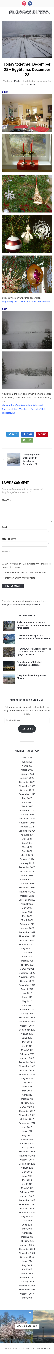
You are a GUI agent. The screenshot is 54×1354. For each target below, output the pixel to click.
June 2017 (27, 1131)
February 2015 (27, 1241)
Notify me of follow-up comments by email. (25, 572)
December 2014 (27, 1249)
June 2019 (27, 1038)
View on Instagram (27, 1326)
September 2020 (27, 985)
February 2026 (27, 774)
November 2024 (27, 822)
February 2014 (27, 1277)
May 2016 (27, 1180)
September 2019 (27, 1029)
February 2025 (27, 810)
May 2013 (27, 1297)
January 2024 (27, 863)
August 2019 (27, 1034)
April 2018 (27, 1094)
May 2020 (27, 1001)
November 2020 (27, 977)
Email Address (9, 539)
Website (6, 551)
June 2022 (27, 912)
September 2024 (27, 830)
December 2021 (27, 932)
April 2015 (27, 1232)
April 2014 (27, 1269)
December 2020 (27, 973)
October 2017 (27, 1119)
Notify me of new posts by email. (20, 578)
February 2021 (27, 965)
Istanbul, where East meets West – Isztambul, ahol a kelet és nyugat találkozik (34, 651)
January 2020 (27, 1013)
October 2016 (27, 1159)
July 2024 (27, 839)
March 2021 (27, 960)
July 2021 (27, 952)
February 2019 (27, 1054)
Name (4, 527)
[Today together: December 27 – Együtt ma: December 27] (13, 459)
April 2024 (27, 851)
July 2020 (27, 993)
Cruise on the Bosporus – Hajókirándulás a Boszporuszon (33, 637)
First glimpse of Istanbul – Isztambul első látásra (30, 663)
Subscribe (27, 728)
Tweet (14, 434)
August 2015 (27, 1216)
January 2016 (27, 1196)
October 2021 (27, 940)
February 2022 (27, 924)
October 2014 (27, 1257)
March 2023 (27, 875)
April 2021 (27, 956)
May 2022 (27, 916)
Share (29, 434)
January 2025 (27, 814)
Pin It (43, 434)
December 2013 (27, 1285)
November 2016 (27, 1155)
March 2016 (27, 1188)
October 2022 (27, 895)
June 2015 (27, 1224)
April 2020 (27, 1005)
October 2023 (27, 871)
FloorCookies (28, 12)
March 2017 (27, 1139)
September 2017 (27, 1123)
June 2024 (27, 843)
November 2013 (27, 1289)
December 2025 (27, 782)
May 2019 (27, 1042)
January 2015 (27, 1245)
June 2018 (27, 1086)
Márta (17, 81)
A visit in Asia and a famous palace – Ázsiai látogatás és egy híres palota (33, 625)
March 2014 (27, 1273)
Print (28, 440)
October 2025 (27, 790)
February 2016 (27, 1192)
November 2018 (27, 1066)
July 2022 (27, 908)
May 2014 (27, 1265)
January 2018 (27, 1107)
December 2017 (27, 1111)
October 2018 (27, 1070)
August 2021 (27, 948)
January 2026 (27, 778)
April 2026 (27, 766)
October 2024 (27, 826)
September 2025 (27, 794)
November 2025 (27, 786)
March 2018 (27, 1098)
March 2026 (27, 770)
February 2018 (27, 1103)
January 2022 (27, 928)
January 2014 (27, 1281)
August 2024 (27, 835)
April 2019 (27, 1046)
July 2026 (27, 757)
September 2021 (27, 944)
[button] (3, 13)
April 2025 (27, 802)
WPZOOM (47, 1349)
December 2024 (27, 818)
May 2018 (27, 1090)
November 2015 (27, 1204)
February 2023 (27, 879)
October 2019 (27, 1025)
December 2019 (27, 1017)
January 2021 (27, 968)
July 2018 (27, 1082)
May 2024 (27, 847)
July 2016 (27, 1172)
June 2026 (27, 761)
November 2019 (27, 1021)
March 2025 (27, 806)
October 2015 (27, 1208)
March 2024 (27, 855)
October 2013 (27, 1293)
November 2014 (27, 1253)
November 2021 (27, 936)
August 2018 (27, 1078)
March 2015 (27, 1236)
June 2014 (27, 1261)
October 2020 (27, 981)
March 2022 (27, 920)
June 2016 (27, 1176)
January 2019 (27, 1058)
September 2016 (27, 1163)
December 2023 (27, 867)
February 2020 (27, 1009)
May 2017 (27, 1135)
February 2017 (27, 1143)
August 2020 (27, 989)
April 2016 (27, 1184)
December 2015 (27, 1200)
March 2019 (27, 1050)
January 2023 (27, 883)
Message (6, 500)
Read (32, 84)
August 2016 (27, 1167)
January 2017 (27, 1147)
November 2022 (27, 891)
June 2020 (27, 997)
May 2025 (27, 798)
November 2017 (27, 1115)
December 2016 (27, 1151)
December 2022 (27, 887)
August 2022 (27, 904)
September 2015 (27, 1212)
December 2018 (27, 1062)
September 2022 (27, 899)
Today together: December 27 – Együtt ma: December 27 (31, 459)
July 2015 (27, 1220)
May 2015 (27, 1228)
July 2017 (27, 1127)
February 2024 (27, 859)
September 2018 (27, 1074)
